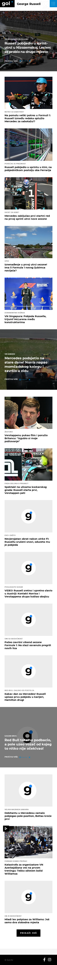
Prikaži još (28, 933)
